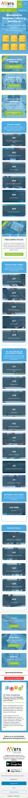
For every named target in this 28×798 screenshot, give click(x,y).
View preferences (14, 792)
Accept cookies (14, 783)
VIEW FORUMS (14, 626)
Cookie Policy (10, 796)
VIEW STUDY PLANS (14, 645)
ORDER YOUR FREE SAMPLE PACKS (14, 254)
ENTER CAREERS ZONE (14, 85)
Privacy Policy (17, 796)
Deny (14, 787)
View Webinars (14, 663)
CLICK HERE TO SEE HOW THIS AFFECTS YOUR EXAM (14, 67)
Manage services (13, 779)
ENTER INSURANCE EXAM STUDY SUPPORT (14, 113)
